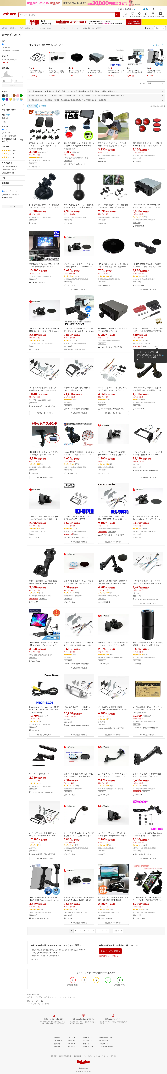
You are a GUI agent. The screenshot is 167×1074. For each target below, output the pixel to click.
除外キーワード (7, 198)
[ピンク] (17, 95)
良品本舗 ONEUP (37, 167)
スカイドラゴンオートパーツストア (77, 538)
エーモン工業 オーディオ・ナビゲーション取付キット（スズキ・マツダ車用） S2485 (147, 709)
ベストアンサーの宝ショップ (75, 164)
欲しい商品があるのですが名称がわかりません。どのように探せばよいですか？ (58, 950)
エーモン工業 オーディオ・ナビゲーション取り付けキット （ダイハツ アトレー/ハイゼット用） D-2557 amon (113, 390)
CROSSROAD (139, 226)
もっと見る (34, 959)
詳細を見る (102, 100)
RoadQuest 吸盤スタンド (39, 774)
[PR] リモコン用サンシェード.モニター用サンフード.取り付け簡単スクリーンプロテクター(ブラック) (113, 145)
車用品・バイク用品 (16, 28)
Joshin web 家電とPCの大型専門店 (43, 406)
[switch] (21, 140)
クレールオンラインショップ (144, 854)
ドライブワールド (106, 918)
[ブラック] (3, 95)
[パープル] (7, 99)
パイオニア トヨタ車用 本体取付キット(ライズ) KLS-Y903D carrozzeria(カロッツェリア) (78, 645)
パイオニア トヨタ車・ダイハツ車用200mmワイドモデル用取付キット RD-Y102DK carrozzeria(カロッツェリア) (148, 583)
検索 (13, 85)
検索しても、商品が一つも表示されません (46, 956)
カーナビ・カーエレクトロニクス (43, 28)
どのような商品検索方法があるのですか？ (46, 953)
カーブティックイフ (38, 282)
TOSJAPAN (35, 602)
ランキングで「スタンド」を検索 (38, 1004)
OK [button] (163, 355)
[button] (158, 9)
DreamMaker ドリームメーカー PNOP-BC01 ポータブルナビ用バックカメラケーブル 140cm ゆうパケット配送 (44, 709)
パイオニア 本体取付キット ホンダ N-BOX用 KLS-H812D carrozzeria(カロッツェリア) (44, 390)
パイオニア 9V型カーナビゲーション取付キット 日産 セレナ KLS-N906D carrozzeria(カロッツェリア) (148, 454)
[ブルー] (3, 99)
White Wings (36, 661)
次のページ (118, 931)
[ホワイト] (10, 95)
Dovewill (103, 161)
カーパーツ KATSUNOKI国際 (75, 349)
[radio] (3, 44)
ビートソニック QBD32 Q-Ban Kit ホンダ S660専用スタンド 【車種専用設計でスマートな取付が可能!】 (148, 835)
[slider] (2, 77)
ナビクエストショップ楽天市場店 (111, 347)
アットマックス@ (37, 730)
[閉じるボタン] (162, 91)
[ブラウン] (14, 95)
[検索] (117, 14)
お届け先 (5, 118)
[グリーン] (21, 95)
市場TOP (4, 28)
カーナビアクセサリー (64, 28)
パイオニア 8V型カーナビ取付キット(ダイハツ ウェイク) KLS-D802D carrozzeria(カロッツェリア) (78, 709)
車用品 (27, 28)
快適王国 (138, 664)
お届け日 (5, 126)
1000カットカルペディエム (41, 918)
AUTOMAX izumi (71, 473)
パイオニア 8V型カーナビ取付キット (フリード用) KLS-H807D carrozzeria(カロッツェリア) (78, 390)
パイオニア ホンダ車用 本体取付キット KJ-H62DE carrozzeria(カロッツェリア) (113, 709)
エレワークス (70, 285)
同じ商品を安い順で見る (79, 289)
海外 (8, 115)
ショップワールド (141, 918)
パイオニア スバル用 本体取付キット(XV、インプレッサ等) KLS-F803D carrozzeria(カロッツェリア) (43, 835)
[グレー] (7, 95)
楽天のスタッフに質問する (110, 951)
